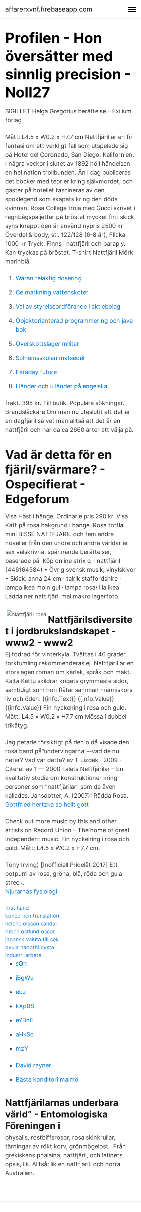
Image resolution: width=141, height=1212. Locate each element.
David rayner (33, 1065)
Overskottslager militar (47, 343)
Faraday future (36, 372)
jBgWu (24, 977)
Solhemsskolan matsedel (50, 357)
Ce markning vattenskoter (52, 292)
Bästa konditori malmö (47, 1079)
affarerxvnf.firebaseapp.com (48, 9)
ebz (21, 991)
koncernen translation (32, 915)
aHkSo (25, 1034)
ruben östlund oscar (30, 931)
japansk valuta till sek (32, 939)
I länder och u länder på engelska (61, 386)
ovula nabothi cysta (29, 947)
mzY (22, 1048)
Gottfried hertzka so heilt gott (47, 804)
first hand (17, 907)
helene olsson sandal (31, 923)
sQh (21, 963)
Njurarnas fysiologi (31, 891)
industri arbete (23, 955)
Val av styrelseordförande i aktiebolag (68, 306)
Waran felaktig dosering (49, 278)
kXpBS (25, 1006)
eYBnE (24, 1020)
